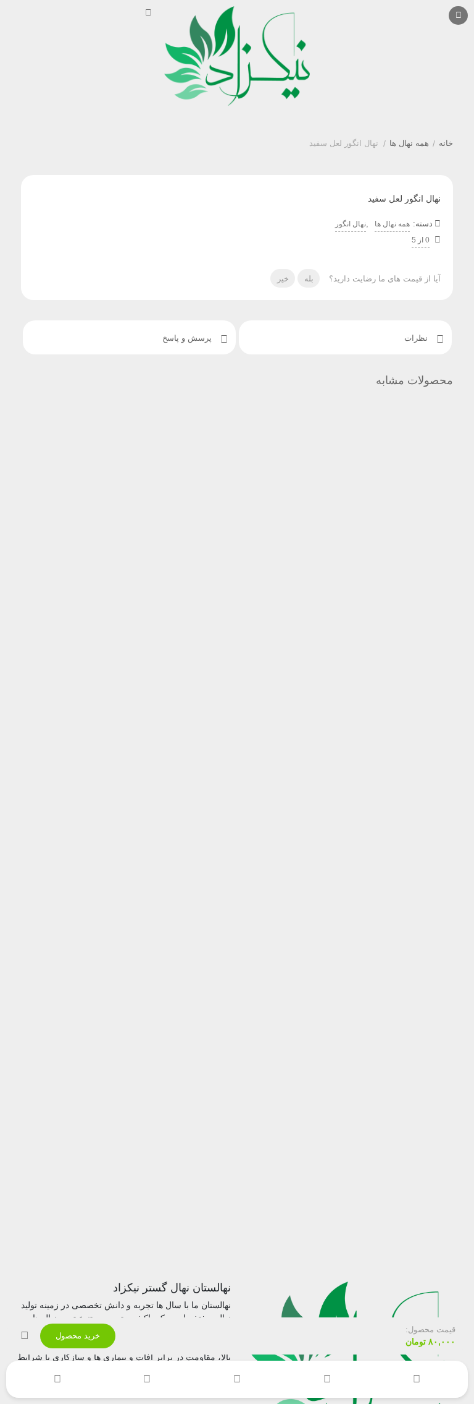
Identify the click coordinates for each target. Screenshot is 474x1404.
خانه (446, 143)
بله (309, 278)
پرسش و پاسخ (188, 338)
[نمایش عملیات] (24, 1336)
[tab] (345, 337)
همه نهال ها (409, 143)
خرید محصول (78, 1335)
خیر (283, 278)
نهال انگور (350, 224)
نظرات (417, 338)
